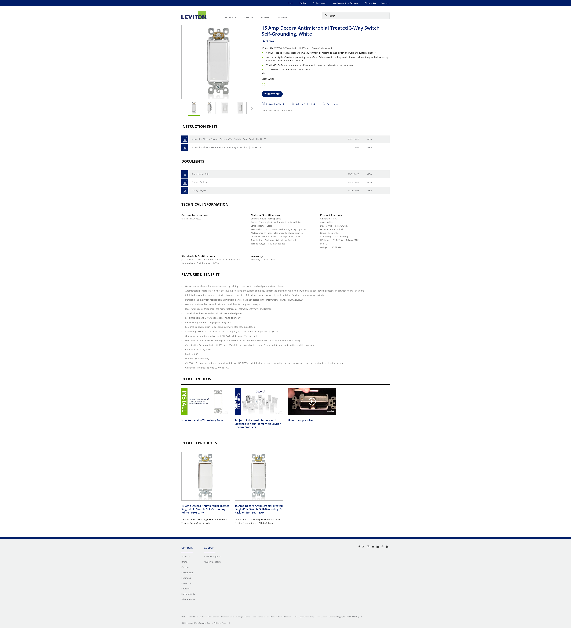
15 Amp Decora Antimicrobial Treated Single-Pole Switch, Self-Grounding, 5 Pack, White (259, 509)
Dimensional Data (200, 174)
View (369, 139)
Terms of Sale (263, 616)
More (264, 73)
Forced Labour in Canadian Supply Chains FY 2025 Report (338, 616)
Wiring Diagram (199, 190)
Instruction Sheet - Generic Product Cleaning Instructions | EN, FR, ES (226, 147)
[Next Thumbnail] (251, 108)
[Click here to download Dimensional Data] (184, 174)
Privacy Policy (276, 616)
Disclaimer (288, 616)
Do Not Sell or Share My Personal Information (200, 616)
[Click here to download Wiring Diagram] (184, 190)
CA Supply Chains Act (304, 616)
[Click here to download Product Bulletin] (184, 182)
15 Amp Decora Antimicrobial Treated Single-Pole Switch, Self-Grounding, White (205, 509)
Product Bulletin (200, 182)
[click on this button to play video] (205, 401)
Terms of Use (250, 616)
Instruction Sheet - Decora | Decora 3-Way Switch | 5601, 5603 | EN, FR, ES (229, 139)
